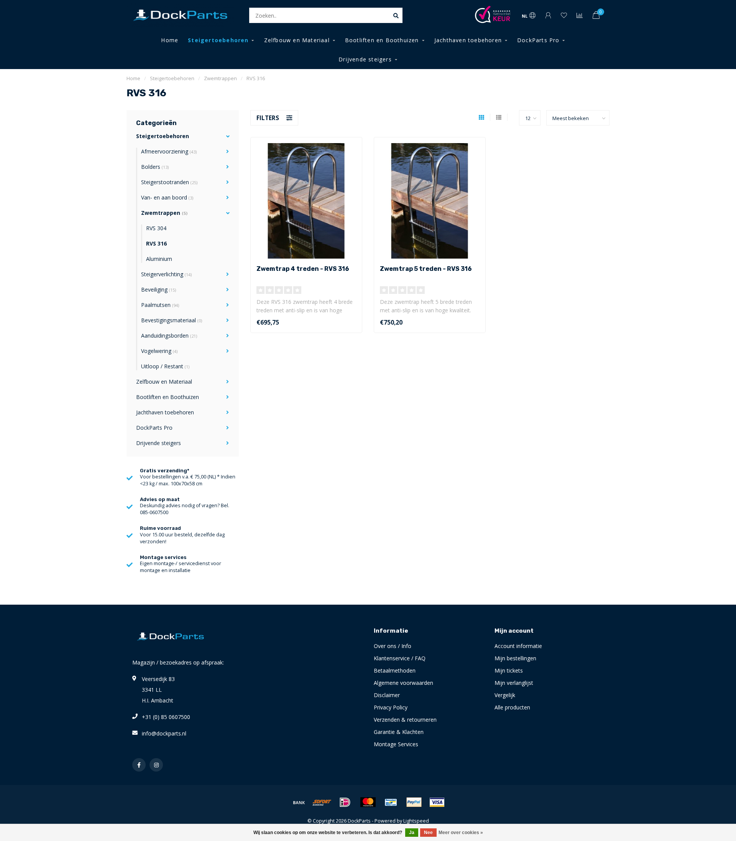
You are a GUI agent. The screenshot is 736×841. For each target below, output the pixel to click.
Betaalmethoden (395, 670)
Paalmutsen (160, 304)
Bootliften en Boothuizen (382, 40)
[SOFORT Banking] (322, 802)
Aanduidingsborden (169, 335)
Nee (428, 832)
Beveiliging (158, 289)
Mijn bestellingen (515, 658)
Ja (411, 832)
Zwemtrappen (164, 212)
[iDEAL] (345, 802)
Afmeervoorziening (169, 151)
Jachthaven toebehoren (468, 40)
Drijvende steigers (365, 59)
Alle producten (512, 707)
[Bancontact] (391, 802)
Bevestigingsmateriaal (171, 320)
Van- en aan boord (167, 197)
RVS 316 (156, 243)
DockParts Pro (538, 40)
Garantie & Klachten (399, 731)
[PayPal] (414, 802)
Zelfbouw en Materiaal (297, 40)
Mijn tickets (509, 670)
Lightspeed (416, 821)
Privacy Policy (390, 707)
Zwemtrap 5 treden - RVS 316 (426, 268)
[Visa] (437, 802)
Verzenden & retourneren (405, 719)
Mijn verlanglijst (514, 682)
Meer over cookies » (461, 832)
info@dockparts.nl (164, 733)
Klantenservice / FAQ (400, 658)
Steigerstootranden (169, 182)
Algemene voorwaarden (403, 682)
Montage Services (396, 744)
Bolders (155, 166)
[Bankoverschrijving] (299, 802)
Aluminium (159, 258)
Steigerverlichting (166, 274)
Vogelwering (159, 351)
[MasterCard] (368, 802)
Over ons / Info (392, 646)
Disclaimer (387, 695)
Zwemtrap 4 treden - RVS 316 (302, 268)
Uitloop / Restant (165, 366)
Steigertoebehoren (218, 40)
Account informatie (518, 646)
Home (169, 40)
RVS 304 (156, 228)
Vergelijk (505, 695)
